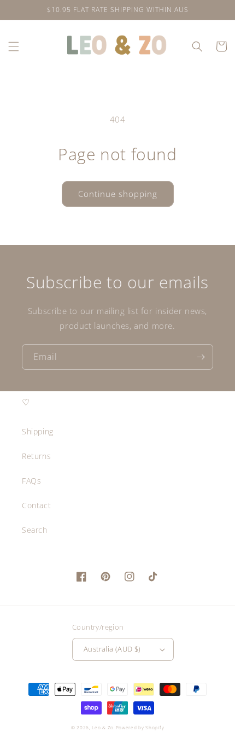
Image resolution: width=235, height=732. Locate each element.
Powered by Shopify (140, 727)
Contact (36, 505)
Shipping (38, 431)
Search (35, 530)
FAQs (31, 480)
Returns (36, 456)
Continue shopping (117, 193)
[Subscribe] (201, 357)
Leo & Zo (103, 727)
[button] (14, 46)
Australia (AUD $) (112, 649)
